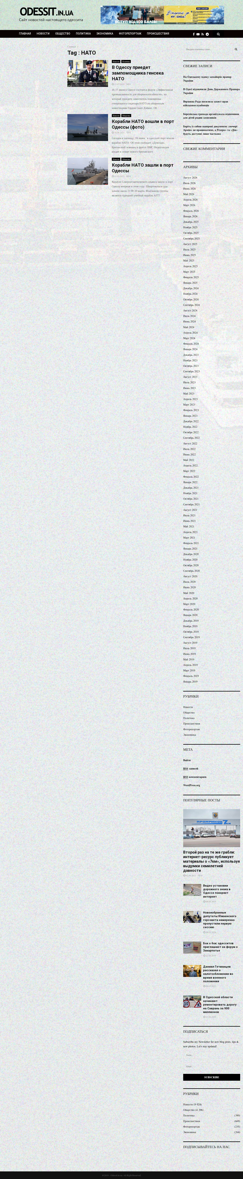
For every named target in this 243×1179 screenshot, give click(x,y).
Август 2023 (190, 377)
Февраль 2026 (191, 211)
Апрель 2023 (190, 399)
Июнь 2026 (189, 188)
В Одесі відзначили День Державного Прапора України (211, 91)
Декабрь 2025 (191, 222)
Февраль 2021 (191, 543)
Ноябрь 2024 (190, 293)
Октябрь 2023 (191, 366)
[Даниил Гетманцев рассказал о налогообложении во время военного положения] (192, 971)
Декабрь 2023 (191, 355)
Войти (187, 760)
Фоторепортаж (130, 33)
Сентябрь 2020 (191, 571)
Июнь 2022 (189, 454)
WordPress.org (191, 785)
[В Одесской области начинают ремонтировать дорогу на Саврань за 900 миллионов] (192, 1001)
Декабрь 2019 (191, 620)
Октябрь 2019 (191, 631)
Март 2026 (189, 205)
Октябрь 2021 (191, 498)
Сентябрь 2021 (191, 504)
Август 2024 (190, 310)
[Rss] (203, 34)
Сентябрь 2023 (191, 371)
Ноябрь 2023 (190, 360)
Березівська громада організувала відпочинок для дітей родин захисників (211, 116)
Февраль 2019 (191, 676)
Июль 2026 (189, 183)
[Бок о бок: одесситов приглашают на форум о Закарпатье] (192, 948)
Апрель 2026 (190, 199)
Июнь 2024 (189, 321)
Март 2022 (189, 471)
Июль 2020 (189, 582)
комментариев (195, 777)
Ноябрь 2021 (190, 493)
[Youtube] (198, 34)
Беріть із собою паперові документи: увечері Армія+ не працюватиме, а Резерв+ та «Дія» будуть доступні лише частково (210, 130)
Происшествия (158, 33)
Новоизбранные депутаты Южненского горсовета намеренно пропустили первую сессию (219, 920)
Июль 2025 (189, 249)
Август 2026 (190, 177)
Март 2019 (189, 670)
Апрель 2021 (190, 532)
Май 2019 (188, 659)
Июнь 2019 (189, 654)
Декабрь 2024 (191, 288)
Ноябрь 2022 (190, 426)
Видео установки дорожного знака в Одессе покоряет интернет (216, 891)
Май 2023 (188, 393)
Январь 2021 (190, 548)
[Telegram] (208, 34)
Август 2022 (190, 443)
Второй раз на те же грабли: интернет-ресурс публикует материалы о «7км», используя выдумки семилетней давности (211, 861)
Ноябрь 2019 (190, 626)
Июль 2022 (189, 449)
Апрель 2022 (190, 465)
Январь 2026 (190, 216)
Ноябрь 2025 (190, 227)
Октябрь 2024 (191, 299)
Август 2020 (190, 576)
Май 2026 (188, 194)
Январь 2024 (190, 349)
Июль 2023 (189, 382)
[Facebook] (194, 34)
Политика (83, 33)
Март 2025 (189, 271)
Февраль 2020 (191, 609)
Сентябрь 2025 (191, 238)
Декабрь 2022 (191, 421)
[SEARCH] (236, 49)
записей (190, 768)
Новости (43, 33)
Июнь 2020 (189, 587)
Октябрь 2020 (191, 565)
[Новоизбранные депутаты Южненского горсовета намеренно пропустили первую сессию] (192, 917)
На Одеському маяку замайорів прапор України (207, 79)
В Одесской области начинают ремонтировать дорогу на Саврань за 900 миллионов (220, 1004)
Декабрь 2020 (191, 554)
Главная (25, 33)
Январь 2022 (190, 482)
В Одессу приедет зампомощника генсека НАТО (138, 73)
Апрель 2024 (190, 332)
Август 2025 (190, 244)
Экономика (104, 33)
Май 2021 (188, 526)
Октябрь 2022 (191, 432)
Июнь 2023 (189, 388)
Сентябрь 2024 (191, 305)
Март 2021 (189, 537)
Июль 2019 (189, 648)
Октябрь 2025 (191, 233)
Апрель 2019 (190, 665)
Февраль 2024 (191, 343)
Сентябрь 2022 (191, 437)
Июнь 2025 (189, 255)
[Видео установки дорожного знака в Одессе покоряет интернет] (192, 890)
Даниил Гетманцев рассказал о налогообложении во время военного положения (218, 974)
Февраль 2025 (191, 277)
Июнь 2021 (189, 521)
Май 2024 (188, 327)
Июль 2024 (189, 316)
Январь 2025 (190, 282)
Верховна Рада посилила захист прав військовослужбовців (205, 103)
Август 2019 (190, 642)
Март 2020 (189, 604)
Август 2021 (190, 510)
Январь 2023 (190, 415)
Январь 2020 (190, 615)
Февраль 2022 (191, 476)
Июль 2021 (189, 515)
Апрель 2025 (190, 266)
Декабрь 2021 (191, 487)
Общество (62, 33)
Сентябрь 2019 (191, 637)
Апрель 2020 (190, 598)
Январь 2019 (190, 681)
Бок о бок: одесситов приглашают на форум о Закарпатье (220, 947)
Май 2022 (188, 460)
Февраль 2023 (191, 410)
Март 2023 (189, 404)
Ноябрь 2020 (190, 559)
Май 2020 (188, 593)
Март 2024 (189, 338)
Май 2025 (188, 260)
